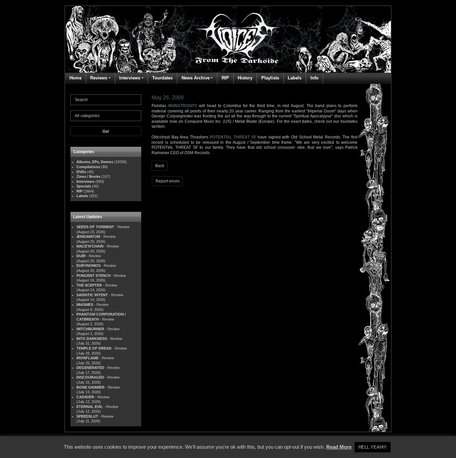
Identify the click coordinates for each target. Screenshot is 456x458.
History (245, 77)
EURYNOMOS (88, 266)
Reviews (98, 77)
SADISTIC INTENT (92, 295)
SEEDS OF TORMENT (95, 227)
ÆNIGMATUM (88, 237)
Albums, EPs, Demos (94, 162)
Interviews (129, 77)
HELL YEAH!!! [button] (373, 447)
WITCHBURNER (90, 329)
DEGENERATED (90, 368)
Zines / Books (88, 176)
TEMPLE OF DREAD (93, 348)
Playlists (270, 77)
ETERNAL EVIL (89, 407)
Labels (294, 77)
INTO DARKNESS (91, 339)
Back (159, 165)
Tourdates (162, 77)
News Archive (196, 77)
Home (75, 77)
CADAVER (85, 397)
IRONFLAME (87, 358)
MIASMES (84, 305)
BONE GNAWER (90, 387)
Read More (339, 447)
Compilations (88, 167)
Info (314, 77)
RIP (225, 77)
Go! (105, 131)
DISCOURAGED (90, 377)
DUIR (80, 256)
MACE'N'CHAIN (89, 246)
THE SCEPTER (89, 285)
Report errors (168, 181)
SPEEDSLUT (87, 416)
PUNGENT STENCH (93, 276)
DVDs (81, 172)
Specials (83, 186)
